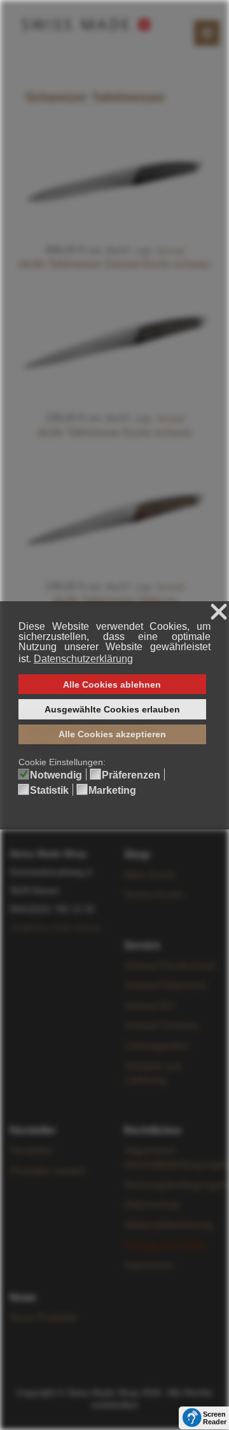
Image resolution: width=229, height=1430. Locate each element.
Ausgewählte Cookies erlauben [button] (112, 709)
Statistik (49, 791)
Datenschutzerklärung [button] (83, 658)
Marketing (112, 791)
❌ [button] (219, 612)
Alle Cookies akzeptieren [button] (112, 734)
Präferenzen (131, 775)
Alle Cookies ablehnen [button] (112, 684)
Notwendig (56, 775)
